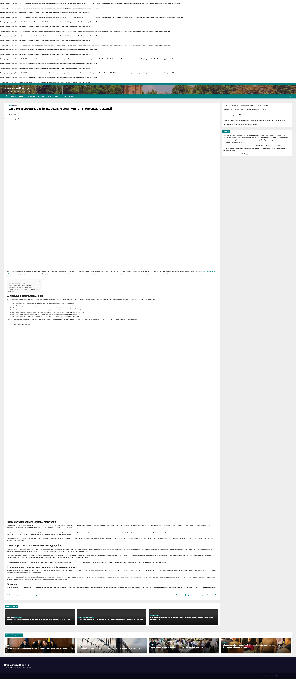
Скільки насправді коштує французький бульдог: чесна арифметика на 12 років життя (181, 618)
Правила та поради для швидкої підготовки (20, 285)
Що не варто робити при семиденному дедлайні (21, 287)
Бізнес (21, 96)
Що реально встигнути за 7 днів (17, 283)
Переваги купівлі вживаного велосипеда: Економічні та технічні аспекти (34, 595)
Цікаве (71, 96)
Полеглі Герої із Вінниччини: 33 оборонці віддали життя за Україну (242, 124)
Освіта (15, 105)
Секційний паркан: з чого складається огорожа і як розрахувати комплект (244, 109)
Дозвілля (31, 96)
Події (56, 96)
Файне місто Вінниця (16, 88)
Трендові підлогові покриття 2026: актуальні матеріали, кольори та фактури (110, 619)
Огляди (63, 96)
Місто (49, 96)
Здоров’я (41, 96)
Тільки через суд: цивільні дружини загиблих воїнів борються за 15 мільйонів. (246, 105)
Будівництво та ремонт (16, 617)
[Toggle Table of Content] (38, 281)
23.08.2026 (83, 650)
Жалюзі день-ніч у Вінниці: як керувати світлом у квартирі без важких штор (38, 619)
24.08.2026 (11, 650)
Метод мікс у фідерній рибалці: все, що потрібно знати (195, 595)
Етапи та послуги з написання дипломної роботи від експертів (24, 289)
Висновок (11, 291)
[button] (291, 96)
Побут (13, 96)
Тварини (152, 615)
